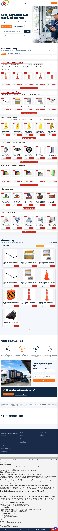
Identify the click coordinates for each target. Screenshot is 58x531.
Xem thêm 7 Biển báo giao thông (29, 138)
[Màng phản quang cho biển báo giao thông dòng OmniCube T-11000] (52, 173)
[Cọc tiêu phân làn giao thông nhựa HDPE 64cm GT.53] (52, 76)
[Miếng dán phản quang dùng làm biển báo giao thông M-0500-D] (17, 173)
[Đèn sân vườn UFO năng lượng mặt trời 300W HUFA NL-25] (6, 150)
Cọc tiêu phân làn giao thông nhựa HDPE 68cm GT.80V (29, 81)
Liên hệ (21, 439)
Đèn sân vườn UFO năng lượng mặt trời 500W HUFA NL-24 (17, 155)
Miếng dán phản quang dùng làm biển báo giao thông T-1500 (6, 179)
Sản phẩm (19, 3)
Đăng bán (54, 3)
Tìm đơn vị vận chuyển (43, 380)
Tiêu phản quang (33, 94)
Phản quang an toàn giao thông (13, 166)
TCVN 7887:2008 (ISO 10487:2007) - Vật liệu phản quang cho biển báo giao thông (14, 505)
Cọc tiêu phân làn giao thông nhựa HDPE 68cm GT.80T (40, 81)
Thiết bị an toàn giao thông (12, 62)
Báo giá (8, 84)
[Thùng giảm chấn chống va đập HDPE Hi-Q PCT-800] (11, 294)
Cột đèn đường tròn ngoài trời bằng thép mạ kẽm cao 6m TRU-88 (52, 155)
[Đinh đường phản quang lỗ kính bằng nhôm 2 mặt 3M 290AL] (17, 101)
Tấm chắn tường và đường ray (7, 66)
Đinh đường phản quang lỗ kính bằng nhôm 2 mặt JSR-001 (40, 107)
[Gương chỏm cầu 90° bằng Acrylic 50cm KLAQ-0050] (52, 101)
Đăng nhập (48, 3)
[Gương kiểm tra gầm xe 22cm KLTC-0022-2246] (6, 101)
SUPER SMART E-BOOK (24, 434)
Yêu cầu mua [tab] (17, 53)
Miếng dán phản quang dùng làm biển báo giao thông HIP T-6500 (29, 179)
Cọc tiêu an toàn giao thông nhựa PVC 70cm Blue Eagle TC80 (47, 283)
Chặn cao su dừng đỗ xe (38, 64)
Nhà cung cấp (25, 3)
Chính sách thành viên (4, 445)
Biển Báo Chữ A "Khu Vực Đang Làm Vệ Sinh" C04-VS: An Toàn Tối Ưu (6, 132)
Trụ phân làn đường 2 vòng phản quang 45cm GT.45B (6, 81)
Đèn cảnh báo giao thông (6, 94)
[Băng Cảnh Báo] (17, 196)
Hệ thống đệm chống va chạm (32, 66)
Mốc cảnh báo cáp (8, 213)
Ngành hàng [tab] (3, 53)
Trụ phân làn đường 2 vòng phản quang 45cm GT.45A (17, 81)
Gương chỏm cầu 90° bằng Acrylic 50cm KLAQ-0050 (51, 107)
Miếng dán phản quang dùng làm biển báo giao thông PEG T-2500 (40, 179)
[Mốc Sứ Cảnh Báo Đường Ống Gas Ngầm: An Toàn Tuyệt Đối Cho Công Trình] (29, 220)
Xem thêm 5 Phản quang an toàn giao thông (29, 185)
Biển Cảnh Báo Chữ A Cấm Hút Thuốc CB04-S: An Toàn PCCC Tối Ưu (29, 132)
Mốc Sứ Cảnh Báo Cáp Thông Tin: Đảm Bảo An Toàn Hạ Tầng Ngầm (40, 225)
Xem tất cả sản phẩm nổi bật (28, 329)
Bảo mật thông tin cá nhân (5, 451)
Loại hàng (35, 373)
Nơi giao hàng (47, 368)
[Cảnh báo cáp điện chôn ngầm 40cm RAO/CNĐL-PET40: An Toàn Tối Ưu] (40, 196)
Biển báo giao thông (9, 117)
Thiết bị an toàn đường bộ (11, 92)
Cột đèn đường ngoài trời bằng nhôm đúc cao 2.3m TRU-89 (40, 155)
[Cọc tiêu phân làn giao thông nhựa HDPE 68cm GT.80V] (29, 76)
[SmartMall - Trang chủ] (5, 3)
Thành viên (22, 438)
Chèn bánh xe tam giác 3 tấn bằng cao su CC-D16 (10, 323)
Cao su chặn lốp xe (5, 64)
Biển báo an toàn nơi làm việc (49, 119)
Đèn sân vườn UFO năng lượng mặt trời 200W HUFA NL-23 (29, 155)
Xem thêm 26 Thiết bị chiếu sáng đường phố (28, 161)
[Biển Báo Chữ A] (6, 126)
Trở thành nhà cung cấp (21, 394)
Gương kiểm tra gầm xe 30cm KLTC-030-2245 (10, 263)
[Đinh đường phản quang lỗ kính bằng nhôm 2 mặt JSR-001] (40, 101)
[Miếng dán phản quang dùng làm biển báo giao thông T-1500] (6, 173)
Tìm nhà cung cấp (6, 26)
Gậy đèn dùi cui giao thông (20, 66)
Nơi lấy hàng (35, 368)
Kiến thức (41, 3)
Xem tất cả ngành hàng (52, 50)
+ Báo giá (17, 266)
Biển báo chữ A (38, 119)
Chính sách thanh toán (4, 447)
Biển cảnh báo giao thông (15, 119)
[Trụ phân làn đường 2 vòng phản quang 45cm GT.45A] (17, 76)
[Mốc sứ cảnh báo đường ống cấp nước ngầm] (17, 220)
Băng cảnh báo (7, 189)
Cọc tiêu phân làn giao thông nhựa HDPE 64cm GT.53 (52, 81)
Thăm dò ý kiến (22, 441)
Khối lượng (46, 373)
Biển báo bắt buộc (5, 119)
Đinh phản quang (16, 94)
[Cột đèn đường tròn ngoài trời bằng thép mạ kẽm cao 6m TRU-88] (52, 150)
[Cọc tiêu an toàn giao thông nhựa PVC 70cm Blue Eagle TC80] (46, 274)
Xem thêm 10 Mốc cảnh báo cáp (29, 231)
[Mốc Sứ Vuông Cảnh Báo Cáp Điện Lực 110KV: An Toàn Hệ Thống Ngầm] (52, 220)
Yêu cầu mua (31, 3)
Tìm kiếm (27, 31)
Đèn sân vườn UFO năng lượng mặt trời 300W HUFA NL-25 (6, 155)
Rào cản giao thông (5, 69)
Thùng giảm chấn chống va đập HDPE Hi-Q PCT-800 (11, 303)
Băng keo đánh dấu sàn (15, 64)
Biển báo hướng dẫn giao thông (27, 119)
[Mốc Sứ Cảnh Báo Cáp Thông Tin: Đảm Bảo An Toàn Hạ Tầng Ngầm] (40, 220)
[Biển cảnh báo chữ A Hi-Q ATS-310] (52, 126)
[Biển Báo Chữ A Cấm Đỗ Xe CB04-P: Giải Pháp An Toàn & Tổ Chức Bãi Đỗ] (40, 126)
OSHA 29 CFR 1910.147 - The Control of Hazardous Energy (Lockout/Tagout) (14, 504)
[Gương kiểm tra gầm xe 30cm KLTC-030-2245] (11, 254)
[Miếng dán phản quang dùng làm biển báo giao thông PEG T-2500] (40, 173)
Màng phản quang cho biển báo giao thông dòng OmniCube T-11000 (52, 179)
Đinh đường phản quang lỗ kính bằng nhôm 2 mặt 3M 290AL (17, 107)
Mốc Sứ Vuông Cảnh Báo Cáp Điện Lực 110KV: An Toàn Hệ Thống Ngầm (52, 225)
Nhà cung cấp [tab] (10, 53)
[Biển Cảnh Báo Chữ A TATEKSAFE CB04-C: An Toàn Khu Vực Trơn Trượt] (17, 126)
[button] (56, 404)
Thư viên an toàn (23, 442)
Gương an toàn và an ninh (42, 94)
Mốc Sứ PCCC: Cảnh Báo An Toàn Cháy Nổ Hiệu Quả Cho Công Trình (6, 225)
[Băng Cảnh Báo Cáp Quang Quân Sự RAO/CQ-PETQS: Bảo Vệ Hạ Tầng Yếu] (6, 196)
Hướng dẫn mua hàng (43, 432)
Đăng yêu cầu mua (18, 26)
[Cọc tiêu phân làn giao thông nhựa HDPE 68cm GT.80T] (40, 76)
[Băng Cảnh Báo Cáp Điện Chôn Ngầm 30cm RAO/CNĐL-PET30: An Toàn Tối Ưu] (52, 196)
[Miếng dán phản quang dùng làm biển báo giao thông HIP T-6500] (29, 173)
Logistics (37, 3)
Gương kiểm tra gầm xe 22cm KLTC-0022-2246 (10, 283)
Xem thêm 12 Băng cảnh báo (28, 208)
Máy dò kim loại (24, 94)
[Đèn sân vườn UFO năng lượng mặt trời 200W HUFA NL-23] (29, 150)
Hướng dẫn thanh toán (43, 434)
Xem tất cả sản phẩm (52, 242)
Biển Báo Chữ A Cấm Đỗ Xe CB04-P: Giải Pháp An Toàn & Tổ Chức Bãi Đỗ (40, 132)
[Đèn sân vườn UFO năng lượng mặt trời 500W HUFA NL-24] (17, 150)
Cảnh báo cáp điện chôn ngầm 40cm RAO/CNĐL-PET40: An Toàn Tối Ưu (40, 202)
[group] (5, 405)
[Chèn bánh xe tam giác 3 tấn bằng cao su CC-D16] (11, 314)
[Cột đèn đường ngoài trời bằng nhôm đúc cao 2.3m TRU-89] (40, 150)
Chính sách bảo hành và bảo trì (6, 448)
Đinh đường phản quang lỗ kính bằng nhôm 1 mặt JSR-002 (29, 107)
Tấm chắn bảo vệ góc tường (27, 64)
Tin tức (21, 435)
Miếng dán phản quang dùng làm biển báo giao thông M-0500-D (17, 179)
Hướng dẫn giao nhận (43, 435)
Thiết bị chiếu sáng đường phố (13, 142)
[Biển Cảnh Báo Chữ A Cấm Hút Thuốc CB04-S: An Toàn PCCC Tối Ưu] (29, 126)
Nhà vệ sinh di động (43, 66)
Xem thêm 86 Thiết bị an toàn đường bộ (28, 113)
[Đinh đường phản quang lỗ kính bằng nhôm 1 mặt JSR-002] (29, 101)
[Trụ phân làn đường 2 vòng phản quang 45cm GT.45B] (6, 76)
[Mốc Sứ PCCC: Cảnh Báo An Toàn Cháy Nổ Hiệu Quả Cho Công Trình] (6, 220)
